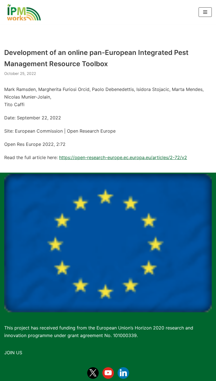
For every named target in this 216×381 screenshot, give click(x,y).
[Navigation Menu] (205, 12)
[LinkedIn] (123, 372)
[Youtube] (108, 372)
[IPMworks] (22, 12)
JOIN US (13, 352)
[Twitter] (93, 372)
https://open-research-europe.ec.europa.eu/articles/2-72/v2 (123, 157)
